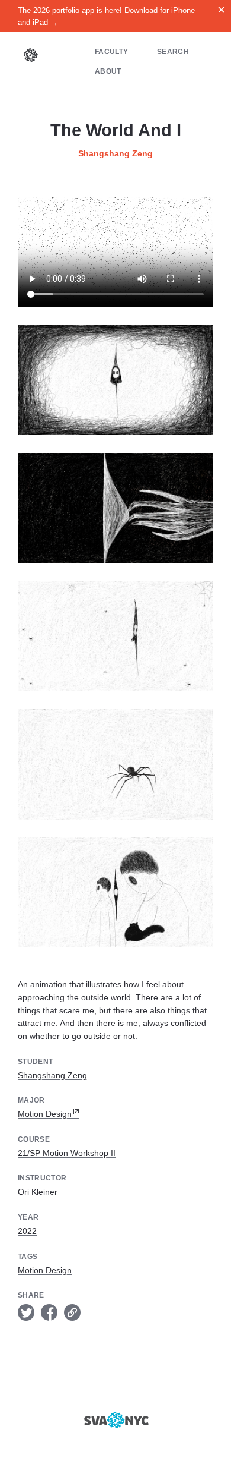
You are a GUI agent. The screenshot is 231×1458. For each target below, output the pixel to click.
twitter (26, 1312)
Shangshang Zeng (115, 153)
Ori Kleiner (37, 1191)
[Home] (31, 56)
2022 (27, 1231)
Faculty (111, 51)
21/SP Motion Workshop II (67, 1153)
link (72, 1312)
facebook (49, 1312)
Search (173, 51)
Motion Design (45, 1114)
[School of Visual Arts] (115, 1420)
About (108, 71)
